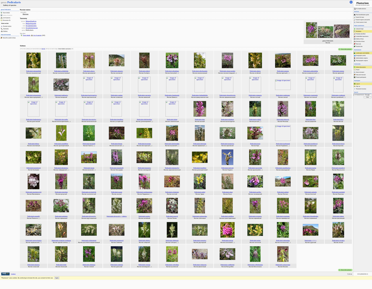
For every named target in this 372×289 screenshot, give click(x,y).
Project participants (361, 77)
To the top (349, 274)
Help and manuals (361, 74)
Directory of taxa (360, 41)
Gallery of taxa (360, 39)
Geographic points (361, 55)
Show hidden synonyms (64, 48)
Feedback (13, 274)
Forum (357, 69)
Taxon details (6, 12)
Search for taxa (360, 17)
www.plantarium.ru (362, 274)
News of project (360, 72)
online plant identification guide (362, 4)
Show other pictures (346, 49)
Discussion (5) (6, 20)
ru (351, 2)
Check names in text (361, 22)
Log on (358, 84)
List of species (6, 17)
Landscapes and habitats (362, 53)
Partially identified (360, 34)
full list (43, 48)
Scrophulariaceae (32, 28)
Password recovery (361, 89)
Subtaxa (5, 31)
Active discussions (361, 67)
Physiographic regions (362, 60)
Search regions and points (363, 19)
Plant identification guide (362, 14)
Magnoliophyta (31, 21)
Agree (57, 278)
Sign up (358, 86)
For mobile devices (361, 8)
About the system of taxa (9, 38)
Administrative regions (362, 58)
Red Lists (358, 44)
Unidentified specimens (362, 36)
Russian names (7, 26)
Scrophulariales (31, 26)
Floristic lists (359, 46)
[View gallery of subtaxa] (33, 68)
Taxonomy (6, 28)
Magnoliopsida (31, 23)
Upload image (359, 29)
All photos (358, 31)
